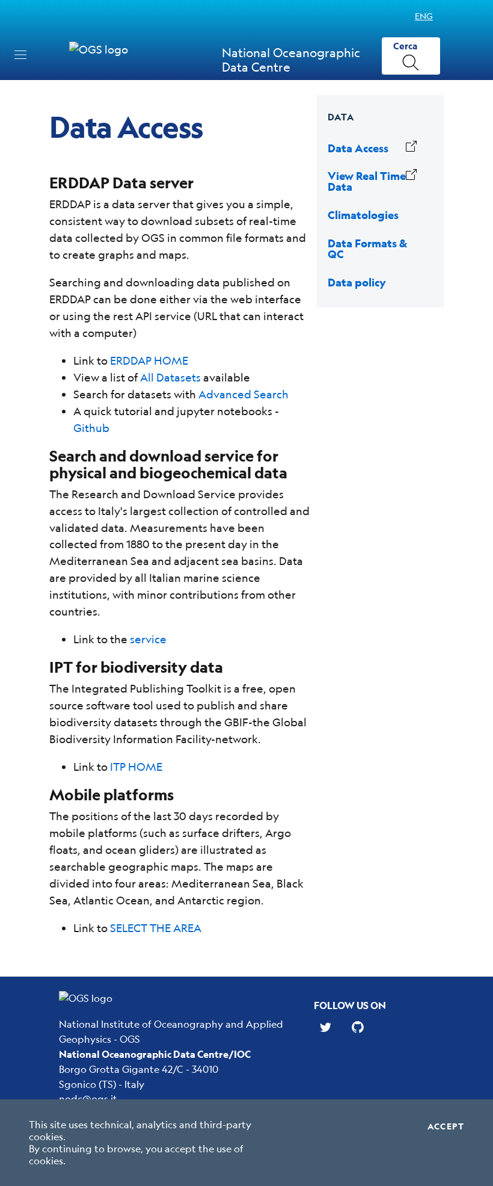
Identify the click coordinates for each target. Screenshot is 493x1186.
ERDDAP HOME (149, 360)
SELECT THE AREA (155, 927)
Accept (445, 1126)
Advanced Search (243, 394)
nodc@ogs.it (88, 1098)
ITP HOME (136, 766)
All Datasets (170, 377)
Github (91, 427)
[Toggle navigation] (20, 55)
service (148, 639)
